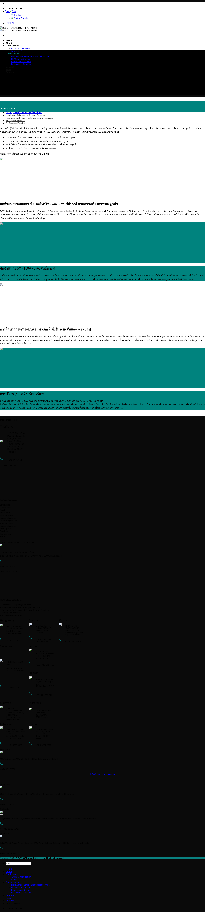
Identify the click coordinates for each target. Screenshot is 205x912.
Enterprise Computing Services (24, 112)
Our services (12, 53)
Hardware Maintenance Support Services (30, 56)
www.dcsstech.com (107, 774)
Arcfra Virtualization (21, 48)
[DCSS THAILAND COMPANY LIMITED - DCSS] (20, 29)
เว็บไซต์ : (93, 774)
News (8, 69)
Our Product (12, 45)
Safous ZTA (16, 51)
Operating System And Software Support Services (29, 117)
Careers (10, 72)
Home (9, 40)
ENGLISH (10, 23)
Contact (10, 66)
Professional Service (21, 61)
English (24, 18)
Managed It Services (21, 64)
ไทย (8, 11)
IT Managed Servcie (20, 58)
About (9, 43)
